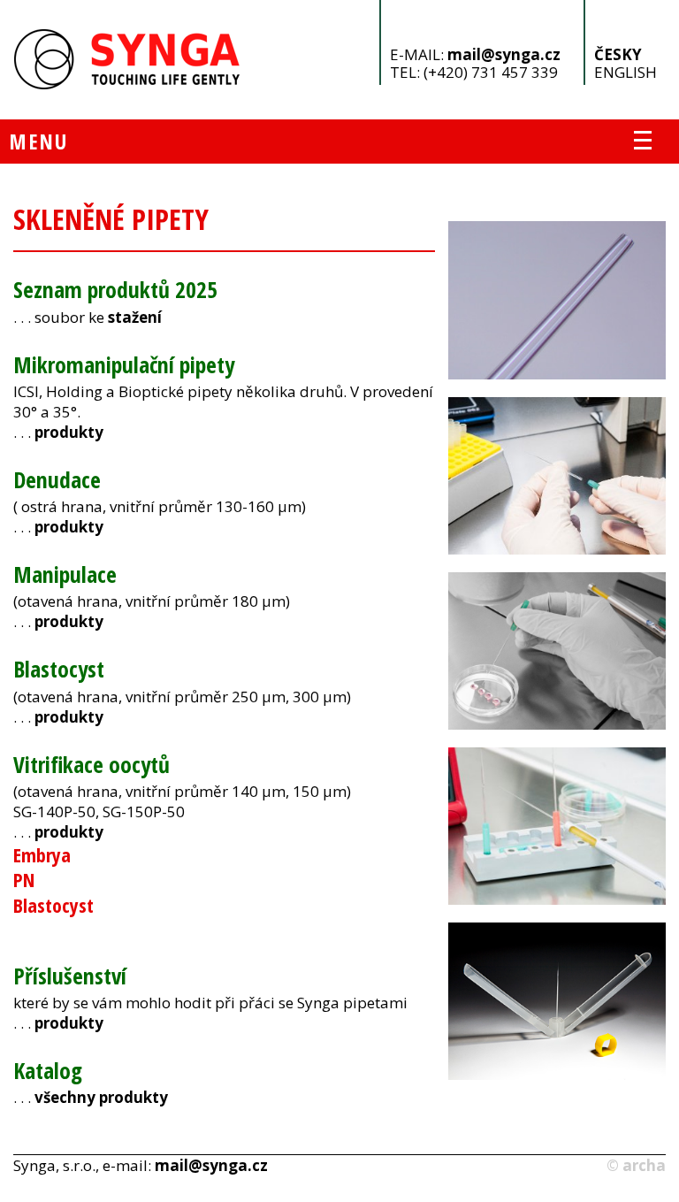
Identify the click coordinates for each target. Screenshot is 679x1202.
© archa (636, 1165)
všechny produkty (101, 1097)
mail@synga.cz (504, 54)
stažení (135, 317)
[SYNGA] (127, 84)
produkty (68, 432)
